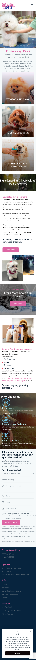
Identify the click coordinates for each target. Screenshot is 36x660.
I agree (17, 653)
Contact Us (10, 34)
